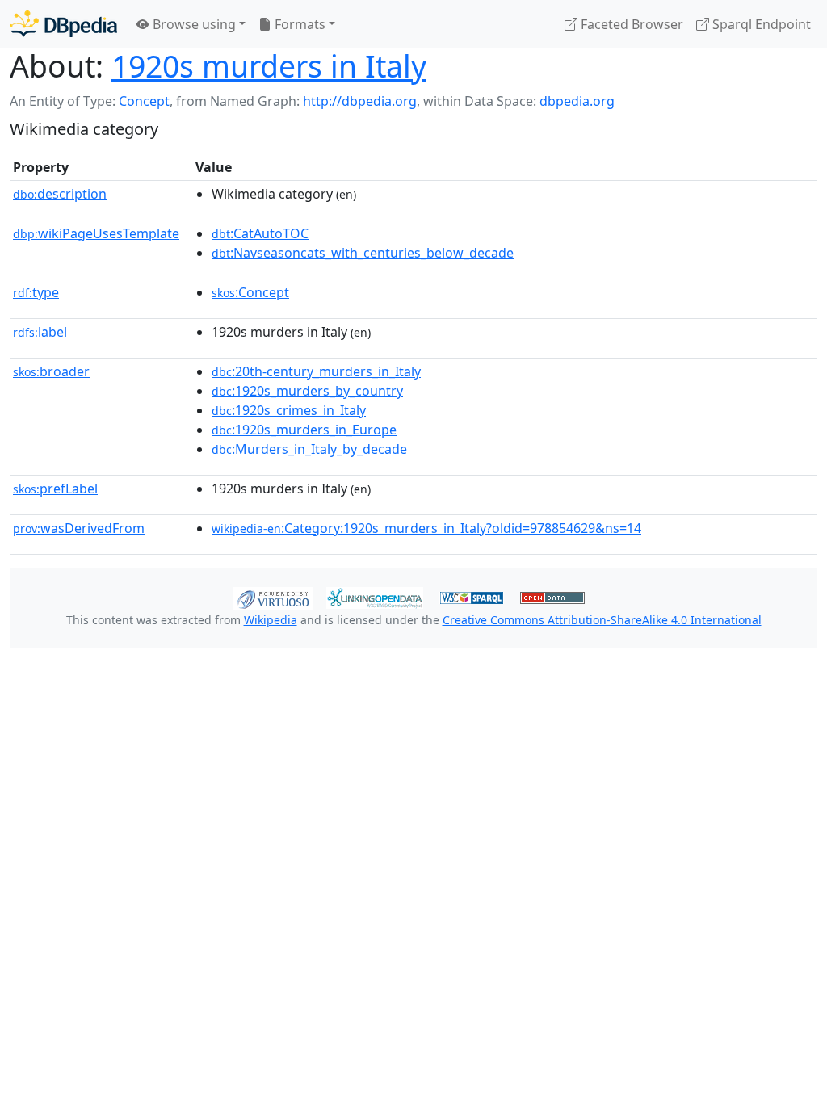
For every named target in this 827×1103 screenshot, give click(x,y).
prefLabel (55, 488)
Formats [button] (298, 24)
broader (51, 371)
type (36, 292)
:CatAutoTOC (260, 233)
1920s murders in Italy (268, 65)
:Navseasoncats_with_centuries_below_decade (363, 253)
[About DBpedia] (63, 23)
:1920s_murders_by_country (307, 391)
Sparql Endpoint (760, 24)
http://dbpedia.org (360, 101)
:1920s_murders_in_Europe (304, 429)
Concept (144, 101)
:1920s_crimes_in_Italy (289, 410)
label (40, 332)
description (60, 194)
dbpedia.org (577, 101)
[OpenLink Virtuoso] (273, 597)
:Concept (250, 292)
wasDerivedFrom (79, 528)
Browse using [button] (192, 24)
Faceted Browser (630, 24)
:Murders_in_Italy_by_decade (309, 449)
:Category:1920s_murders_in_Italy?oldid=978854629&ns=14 (426, 528)
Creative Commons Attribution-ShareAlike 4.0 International (602, 619)
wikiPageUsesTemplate (96, 233)
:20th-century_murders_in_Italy (316, 371)
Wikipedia (270, 619)
